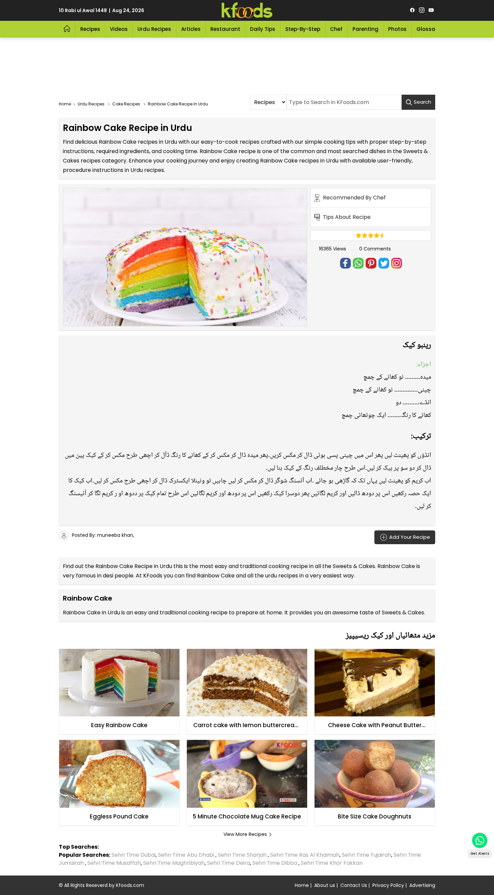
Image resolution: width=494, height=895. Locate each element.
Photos (397, 29)
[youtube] (431, 10)
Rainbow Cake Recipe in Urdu (133, 566)
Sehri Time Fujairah (366, 855)
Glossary (428, 29)
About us (324, 885)
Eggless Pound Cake (119, 816)
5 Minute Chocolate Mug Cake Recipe (247, 816)
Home (302, 885)
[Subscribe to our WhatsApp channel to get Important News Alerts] (479, 840)
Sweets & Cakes (354, 566)
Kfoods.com (130, 885)
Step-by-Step (302, 29)
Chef (336, 29)
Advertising (422, 885)
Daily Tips (262, 29)
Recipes (90, 29)
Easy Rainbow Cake (119, 725)
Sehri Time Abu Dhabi (186, 855)
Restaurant (225, 29)
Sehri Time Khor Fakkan (332, 863)
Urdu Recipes (154, 29)
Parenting (365, 29)
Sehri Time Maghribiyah (174, 863)
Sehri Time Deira (228, 863)
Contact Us (353, 885)
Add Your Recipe (409, 536)
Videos (119, 29)
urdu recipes (281, 575)
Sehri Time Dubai (133, 855)
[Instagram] (421, 10)
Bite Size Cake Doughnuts (374, 816)
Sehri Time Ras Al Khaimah (304, 855)
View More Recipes (245, 834)
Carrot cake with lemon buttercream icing (246, 725)
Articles (191, 29)
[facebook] (412, 10)
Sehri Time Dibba (274, 863)
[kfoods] (247, 10)
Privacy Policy (388, 885)
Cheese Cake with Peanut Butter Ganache (374, 725)
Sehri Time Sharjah (242, 855)
